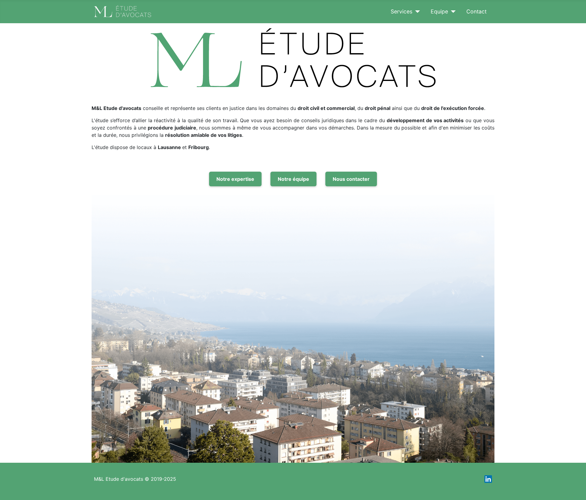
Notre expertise (235, 179)
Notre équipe (293, 179)
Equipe (439, 11)
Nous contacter (351, 179)
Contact (476, 11)
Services (401, 11)
